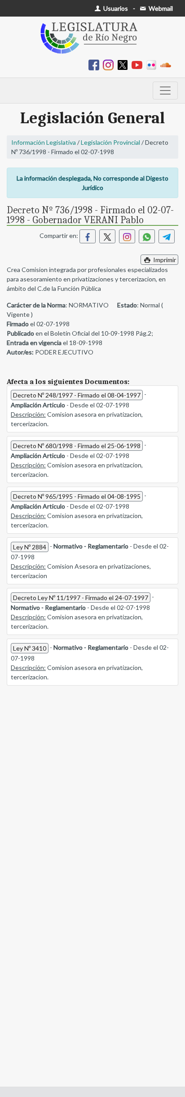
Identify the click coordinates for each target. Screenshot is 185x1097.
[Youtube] (139, 64)
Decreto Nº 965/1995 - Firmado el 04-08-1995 (77, 496)
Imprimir (164, 259)
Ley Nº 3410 (29, 648)
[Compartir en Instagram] (127, 236)
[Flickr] (153, 64)
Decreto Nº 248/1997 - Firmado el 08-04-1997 (77, 395)
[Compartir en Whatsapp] (147, 236)
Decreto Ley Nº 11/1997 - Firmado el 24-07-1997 (80, 597)
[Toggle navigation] (165, 90)
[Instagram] (110, 64)
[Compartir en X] (107, 236)
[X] (124, 64)
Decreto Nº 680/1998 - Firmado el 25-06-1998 (77, 445)
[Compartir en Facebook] (87, 236)
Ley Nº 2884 (29, 547)
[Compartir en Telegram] (167, 236)
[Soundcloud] (167, 64)
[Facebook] (95, 64)
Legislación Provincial (110, 142)
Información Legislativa (43, 142)
